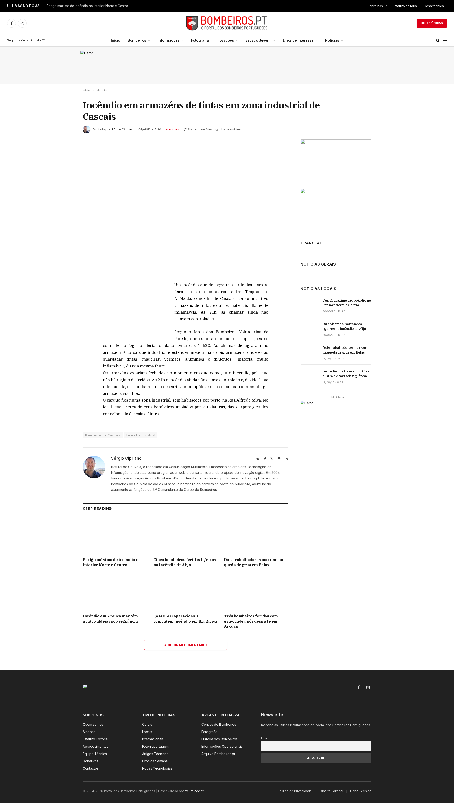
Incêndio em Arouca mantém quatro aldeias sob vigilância (110, 619)
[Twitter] (65, 307)
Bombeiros (137, 40)
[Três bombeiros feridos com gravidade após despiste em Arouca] (256, 592)
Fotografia (200, 40)
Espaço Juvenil (258, 40)
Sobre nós (375, 6)
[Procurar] (438, 40)
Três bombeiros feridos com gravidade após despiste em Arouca (251, 621)
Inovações (225, 40)
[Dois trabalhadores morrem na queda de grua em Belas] (256, 535)
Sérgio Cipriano (123, 129)
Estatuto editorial (405, 6)
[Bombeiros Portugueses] (227, 23)
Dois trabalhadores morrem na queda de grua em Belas (253, 562)
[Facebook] (65, 296)
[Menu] (445, 40)
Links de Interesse (298, 40)
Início (115, 40)
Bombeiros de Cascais (102, 435)
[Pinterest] (65, 329)
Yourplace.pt (194, 791)
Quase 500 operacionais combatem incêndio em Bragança (185, 619)
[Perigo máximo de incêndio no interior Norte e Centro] (115, 535)
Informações (168, 40)
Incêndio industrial (140, 435)
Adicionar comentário (185, 645)
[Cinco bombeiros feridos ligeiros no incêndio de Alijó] (185, 535)
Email (264, 738)
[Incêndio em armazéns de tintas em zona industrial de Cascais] (185, 206)
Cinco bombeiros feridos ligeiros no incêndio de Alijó (184, 562)
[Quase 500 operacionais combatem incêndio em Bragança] (185, 592)
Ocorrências (432, 23)
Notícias (332, 40)
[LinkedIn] (65, 318)
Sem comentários (200, 129)
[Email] (65, 340)
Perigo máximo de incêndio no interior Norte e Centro (87, 6)
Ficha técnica (434, 6)
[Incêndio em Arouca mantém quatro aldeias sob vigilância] (115, 592)
